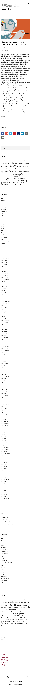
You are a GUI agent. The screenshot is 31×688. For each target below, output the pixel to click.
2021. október (4, 374)
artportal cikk (5, 163)
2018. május (4, 462)
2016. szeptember (5, 503)
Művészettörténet (5, 232)
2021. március (4, 389)
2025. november (5, 275)
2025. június (4, 284)
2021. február (4, 391)
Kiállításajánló (4, 171)
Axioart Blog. (20, 681)
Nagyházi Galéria (9, 179)
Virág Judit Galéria (14, 182)
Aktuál (2, 198)
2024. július (3, 305)
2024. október (4, 299)
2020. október (4, 400)
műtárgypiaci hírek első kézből (8, 176)
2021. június (3, 382)
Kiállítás (26, 168)
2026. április (4, 264)
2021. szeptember (5, 376)
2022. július (3, 355)
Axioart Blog (6, 9)
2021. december (5, 370)
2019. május (4, 436)
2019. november (5, 423)
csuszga (13, 166)
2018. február (4, 468)
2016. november (5, 500)
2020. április (4, 412)
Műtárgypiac (18, 175)
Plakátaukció (4, 180)
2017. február (4, 494)
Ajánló (11, 161)
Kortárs (12, 171)
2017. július (3, 483)
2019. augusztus (5, 430)
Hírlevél (3, 664)
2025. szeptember (5, 279)
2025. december (5, 273)
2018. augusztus (5, 455)
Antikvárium (4, 202)
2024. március (4, 314)
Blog (2, 639)
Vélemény (3, 243)
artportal (23, 161)
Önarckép (25, 185)
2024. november (5, 297)
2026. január (4, 271)
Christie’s (5, 166)
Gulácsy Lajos (9, 168)
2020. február (4, 417)
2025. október (4, 277)
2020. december (5, 395)
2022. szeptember (5, 350)
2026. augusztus (5, 258)
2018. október (4, 451)
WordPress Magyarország (7, 524)
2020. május (4, 410)
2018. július (3, 458)
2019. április (3, 438)
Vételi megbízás (5, 661)
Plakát (27, 179)
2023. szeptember (5, 327)
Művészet (26, 176)
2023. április (4, 335)
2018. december (5, 447)
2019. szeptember (5, 427)
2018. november (5, 449)
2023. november (5, 322)
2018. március (4, 466)
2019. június (3, 434)
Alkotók (3, 200)
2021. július (3, 380)
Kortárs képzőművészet (21, 171)
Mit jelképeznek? (23, 173)
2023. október (4, 324)
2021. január (4, 393)
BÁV (2, 166)
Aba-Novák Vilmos (5, 161)
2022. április (4, 361)
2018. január (4, 470)
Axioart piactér (5, 656)
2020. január (4, 419)
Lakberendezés (10, 173)
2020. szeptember (5, 402)
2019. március (4, 440)
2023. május (4, 333)
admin (6, 50)
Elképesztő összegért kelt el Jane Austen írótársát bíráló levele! (13, 44)
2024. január (4, 318)
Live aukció (17, 173)
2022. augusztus (5, 352)
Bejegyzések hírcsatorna (7, 519)
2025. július (3, 281)
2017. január (4, 496)
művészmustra (4, 235)
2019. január (4, 445)
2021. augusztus (5, 378)
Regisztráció (4, 657)
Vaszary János (4, 182)
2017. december (5, 473)
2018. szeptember (5, 453)
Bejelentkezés (4, 517)
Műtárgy (11, 175)
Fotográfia (3, 168)
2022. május (4, 359)
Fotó (2, 220)
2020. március (4, 415)
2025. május (4, 286)
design (20, 166)
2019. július (3, 432)
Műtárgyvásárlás (19, 176)
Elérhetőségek (5, 666)
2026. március (4, 266)
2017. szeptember (5, 479)
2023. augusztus (5, 329)
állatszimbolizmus (5, 186)
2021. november (5, 372)
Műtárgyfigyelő (5, 662)
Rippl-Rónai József (16, 180)
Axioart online (27, 163)
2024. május (4, 309)
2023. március (4, 337)
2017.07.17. (3, 116)
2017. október (4, 477)
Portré (2, 239)
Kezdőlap (3, 637)
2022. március (4, 363)
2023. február (4, 339)
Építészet (3, 215)
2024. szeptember (5, 301)
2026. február (4, 269)
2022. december (5, 344)
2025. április (4, 288)
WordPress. (20, 682)
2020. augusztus (5, 404)
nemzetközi (4, 237)
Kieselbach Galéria (17, 168)
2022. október (4, 348)
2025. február (4, 290)
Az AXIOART (3, 209)
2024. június (4, 307)
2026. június (4, 260)
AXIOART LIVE (20, 163)
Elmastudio (19, 684)
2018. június (4, 460)
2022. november (5, 346)
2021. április (3, 387)
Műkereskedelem (4, 175)
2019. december (5, 421)
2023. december (5, 320)
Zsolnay (22, 182)
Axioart (3, 654)
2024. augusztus (5, 303)
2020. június (4, 408)
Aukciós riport (4, 207)
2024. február (4, 316)
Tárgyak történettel (5, 241)
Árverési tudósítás (16, 185)
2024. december (5, 294)
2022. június (4, 357)
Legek (6, 118)
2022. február (4, 365)
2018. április (4, 464)
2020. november (5, 397)
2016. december (5, 498)
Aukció (2, 118)
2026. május (4, 262)
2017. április (3, 490)
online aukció (19, 179)
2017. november (5, 475)
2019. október (4, 425)
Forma (2, 218)
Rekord (9, 181)
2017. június (3, 485)
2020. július (3, 406)
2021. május (4, 384)
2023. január (4, 342)
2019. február (4, 442)
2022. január (4, 367)
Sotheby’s (24, 181)
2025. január (4, 292)
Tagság (3, 659)
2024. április (4, 312)
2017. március (4, 492)
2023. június (4, 331)
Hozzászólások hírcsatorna (7, 522)
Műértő (2, 179)
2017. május (4, 488)
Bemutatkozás (4, 211)
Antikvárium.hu (16, 161)
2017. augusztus (5, 481)
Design (2, 213)
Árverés (4, 184)
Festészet (25, 166)
